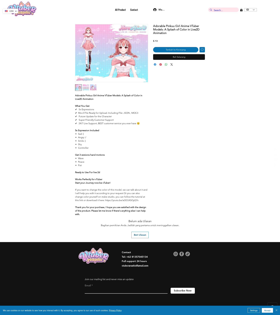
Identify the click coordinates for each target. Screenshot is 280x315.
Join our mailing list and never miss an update (109, 279)
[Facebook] (181, 254)
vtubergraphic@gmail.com (135, 265)
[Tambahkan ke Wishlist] (202, 49)
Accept (267, 310)
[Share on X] (171, 64)
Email (88, 285)
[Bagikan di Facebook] (155, 64)
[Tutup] (276, 310)
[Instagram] (175, 254)
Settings (254, 310)
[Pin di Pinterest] (160, 64)
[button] (241, 9)
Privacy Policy (115, 310)
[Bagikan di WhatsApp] (166, 64)
